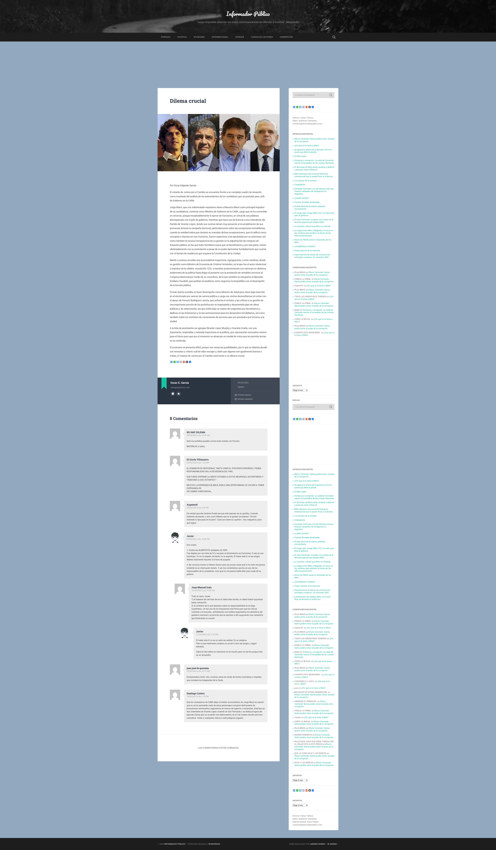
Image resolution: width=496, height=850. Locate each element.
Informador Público (248, 13)
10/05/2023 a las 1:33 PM (198, 696)
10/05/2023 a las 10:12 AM (198, 671)
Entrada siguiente (245, 399)
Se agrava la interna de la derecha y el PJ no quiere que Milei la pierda (313, 151)
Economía (199, 37)
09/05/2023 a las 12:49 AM (198, 435)
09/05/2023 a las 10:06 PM (198, 539)
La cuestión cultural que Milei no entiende (312, 226)
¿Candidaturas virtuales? (304, 246)
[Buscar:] (314, 95)
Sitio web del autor (178, 393)
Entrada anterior (244, 395)
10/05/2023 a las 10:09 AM (203, 590)
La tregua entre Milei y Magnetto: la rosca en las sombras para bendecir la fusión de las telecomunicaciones (313, 233)
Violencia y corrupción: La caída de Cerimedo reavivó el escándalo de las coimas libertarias (314, 161)
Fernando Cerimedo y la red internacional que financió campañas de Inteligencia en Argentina (314, 191)
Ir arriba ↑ (332, 844)
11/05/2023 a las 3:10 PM (207, 634)
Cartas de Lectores (262, 37)
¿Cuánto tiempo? (301, 198)
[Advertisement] (248, 61)
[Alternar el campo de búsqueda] (334, 37)
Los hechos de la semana (305, 180)
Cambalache (299, 184)
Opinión (239, 37)
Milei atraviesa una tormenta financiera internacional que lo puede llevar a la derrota (313, 175)
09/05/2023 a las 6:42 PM (198, 508)
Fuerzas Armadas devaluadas (307, 202)
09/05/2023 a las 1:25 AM (198, 462)
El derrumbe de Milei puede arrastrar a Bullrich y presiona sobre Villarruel (314, 168)
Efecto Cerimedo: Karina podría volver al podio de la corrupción (312, 273)
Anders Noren (317, 844)
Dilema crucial (188, 100)
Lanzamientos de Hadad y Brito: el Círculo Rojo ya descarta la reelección (312, 598)
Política (182, 37)
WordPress (214, 844)
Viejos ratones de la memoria (307, 250)
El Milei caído (300, 156)
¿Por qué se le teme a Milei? (306, 145)
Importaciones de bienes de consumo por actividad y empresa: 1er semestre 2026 (312, 255)
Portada (166, 37)
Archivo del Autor (173, 393)
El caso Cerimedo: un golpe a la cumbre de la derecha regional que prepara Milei (313, 220)
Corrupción (286, 37)
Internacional (220, 37)
